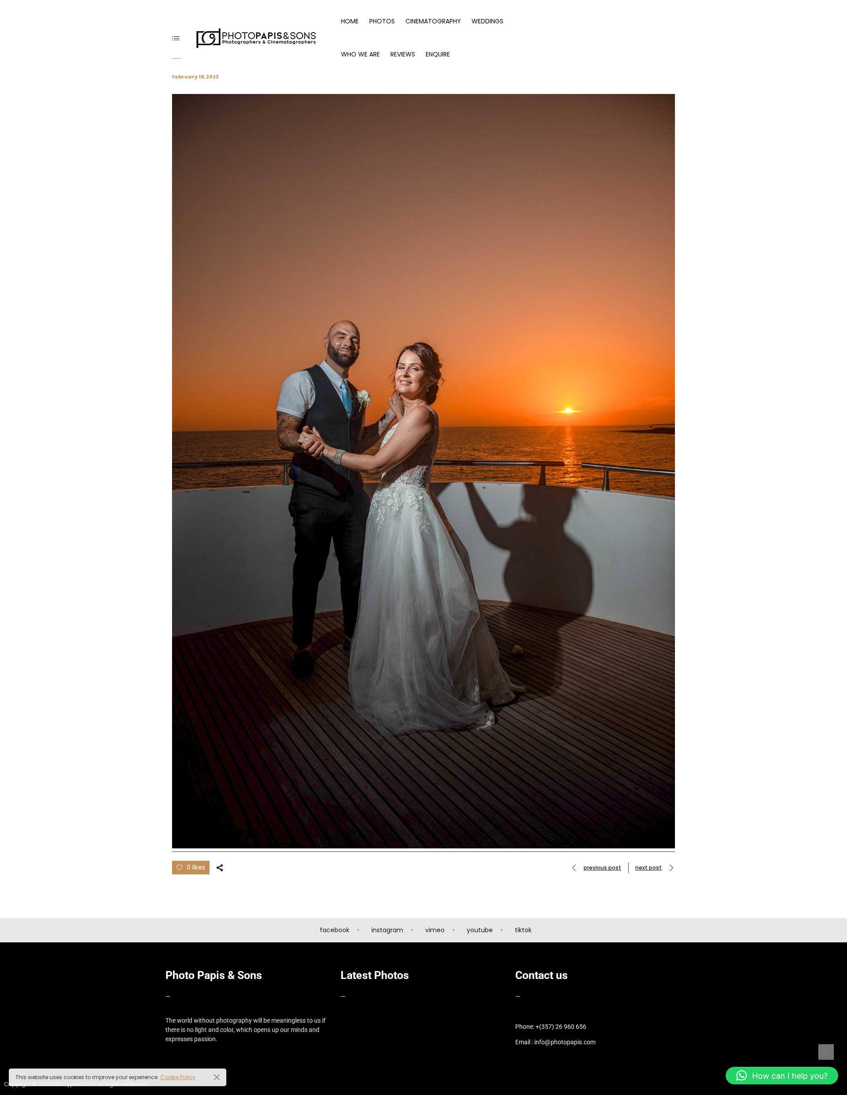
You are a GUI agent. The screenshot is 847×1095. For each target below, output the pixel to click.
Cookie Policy (177, 1077)
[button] (782, 1075)
